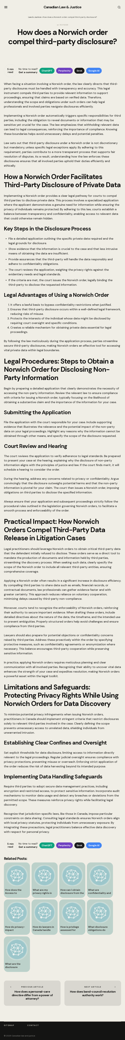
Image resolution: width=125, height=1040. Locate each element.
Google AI (93, 70)
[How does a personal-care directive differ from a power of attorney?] (32, 993)
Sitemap (9, 1025)
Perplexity (64, 70)
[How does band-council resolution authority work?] (92, 993)
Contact (33, 1025)
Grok (79, 70)
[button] (6, 7)
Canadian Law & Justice (63, 7)
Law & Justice (34, 17)
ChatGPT (47, 70)
